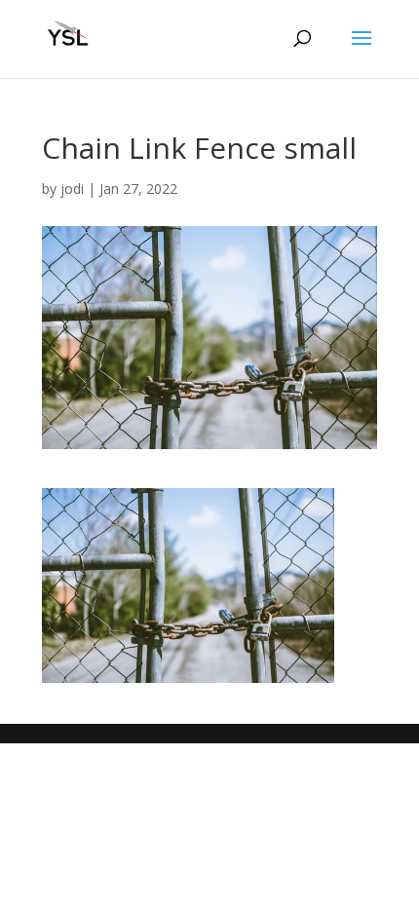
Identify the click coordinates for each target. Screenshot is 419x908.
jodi (72, 188)
